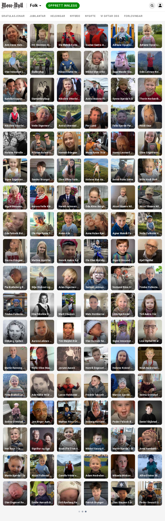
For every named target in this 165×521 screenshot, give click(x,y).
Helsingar (58, 16)
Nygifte (90, 16)
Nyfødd (75, 16)
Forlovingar (133, 16)
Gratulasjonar (13, 16)
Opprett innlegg (62, 5)
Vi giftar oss (110, 16)
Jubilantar (38, 16)
